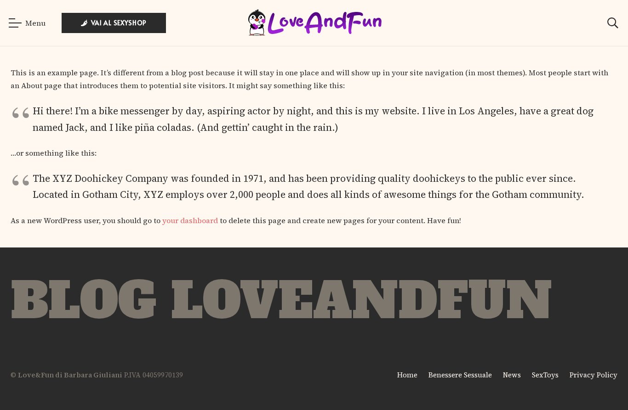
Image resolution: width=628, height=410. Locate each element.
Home (407, 375)
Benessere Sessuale (460, 375)
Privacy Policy (593, 375)
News (512, 375)
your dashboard (190, 220)
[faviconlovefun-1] (314, 23)
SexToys (545, 375)
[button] (27, 22)
